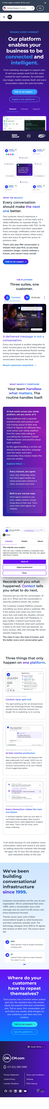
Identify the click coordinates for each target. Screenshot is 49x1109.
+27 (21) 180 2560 (17, 1067)
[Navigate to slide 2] (23, 964)
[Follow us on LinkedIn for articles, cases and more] (15, 1091)
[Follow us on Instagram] (10, 1091)
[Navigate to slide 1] (22, 964)
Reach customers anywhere (18, 365)
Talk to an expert (23, 92)
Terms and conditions (35, 1075)
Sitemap (29, 1079)
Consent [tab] (8, 541)
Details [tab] (24, 541)
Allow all (24, 562)
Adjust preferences (24, 567)
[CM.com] (9, 17)
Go (40, 8)
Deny (24, 573)
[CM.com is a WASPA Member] (41, 1091)
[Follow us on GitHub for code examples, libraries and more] (5, 1091)
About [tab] (40, 541)
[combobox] (18, 8)
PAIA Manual (31, 1083)
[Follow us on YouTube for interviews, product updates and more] (25, 1091)
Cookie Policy (9, 1079)
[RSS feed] (20, 1091)
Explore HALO (14, 464)
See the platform (23, 1032)
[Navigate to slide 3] (25, 964)
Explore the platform (23, 99)
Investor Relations (11, 1083)
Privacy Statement (11, 1075)
